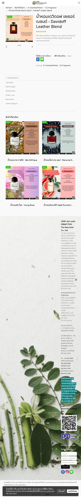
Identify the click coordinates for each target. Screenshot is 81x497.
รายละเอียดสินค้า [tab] (12, 78)
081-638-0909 (66, 363)
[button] (78, 3)
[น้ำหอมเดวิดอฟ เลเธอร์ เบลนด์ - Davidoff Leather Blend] (19, 28)
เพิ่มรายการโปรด (44, 56)
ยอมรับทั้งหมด (72, 491)
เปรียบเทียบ (61, 56)
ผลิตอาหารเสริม (71, 243)
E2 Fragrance (65, 65)
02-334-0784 (68, 358)
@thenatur (69, 414)
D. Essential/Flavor (51, 65)
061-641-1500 (66, 368)
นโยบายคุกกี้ (13, 493)
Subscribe (65, 467)
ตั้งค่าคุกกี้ (62, 491)
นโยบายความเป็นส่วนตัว (47, 491)
